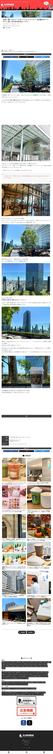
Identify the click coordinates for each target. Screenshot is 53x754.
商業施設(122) (37, 692)
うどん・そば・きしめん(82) (34, 672)
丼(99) (27, 672)
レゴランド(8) (25, 684)
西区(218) (45, 664)
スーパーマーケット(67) (6, 694)
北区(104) (3, 666)
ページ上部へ (26, 753)
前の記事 (23, 632)
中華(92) (3, 674)
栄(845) (7, 662)
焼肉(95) (24, 676)
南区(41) (31, 666)
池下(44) (7, 664)
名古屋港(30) (37, 682)
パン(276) (20, 678)
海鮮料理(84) (18, 672)
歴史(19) (7, 682)
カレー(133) (4, 676)
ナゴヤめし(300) (45, 676)
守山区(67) (41, 666)
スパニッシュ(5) (35, 674)
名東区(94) (36, 666)
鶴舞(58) (49, 662)
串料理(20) (42, 672)
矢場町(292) (18, 662)
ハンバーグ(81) (19, 676)
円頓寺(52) (41, 662)
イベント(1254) (4, 692)
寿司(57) (13, 672)
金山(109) (27, 662)
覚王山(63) (12, 664)
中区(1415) (31, 664)
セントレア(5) (19, 684)
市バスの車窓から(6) (26, 688)
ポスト (27, 56)
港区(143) (27, 666)
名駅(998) (3, 662)
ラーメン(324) (8, 674)
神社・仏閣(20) (24, 682)
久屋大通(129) (12, 662)
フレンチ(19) (29, 674)
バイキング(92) (4, 678)
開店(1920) (10, 692)
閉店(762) (15, 692)
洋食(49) (46, 672)
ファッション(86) (21, 692)
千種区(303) (40, 664)
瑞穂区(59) (18, 666)
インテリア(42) (31, 692)
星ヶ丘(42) (20, 664)
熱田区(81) (13, 666)
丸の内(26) (36, 662)
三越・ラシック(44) (35, 694)
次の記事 (30, 632)
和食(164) (9, 672)
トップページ (8, 753)
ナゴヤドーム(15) (13, 684)
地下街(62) (13, 694)
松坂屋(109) (23, 694)
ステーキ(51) (13, 676)
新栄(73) (45, 662)
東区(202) (35, 664)
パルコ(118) (28, 694)
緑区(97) (3, 668)
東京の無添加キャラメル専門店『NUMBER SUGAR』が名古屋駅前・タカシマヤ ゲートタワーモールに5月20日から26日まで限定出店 (39, 624)
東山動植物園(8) (31, 682)
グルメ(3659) (4, 672)
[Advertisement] (26, 39)
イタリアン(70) (14, 674)
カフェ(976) (10, 678)
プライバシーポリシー (26, 743)
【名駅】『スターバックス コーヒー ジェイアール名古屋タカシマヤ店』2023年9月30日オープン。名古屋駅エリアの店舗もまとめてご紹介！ (38, 511)
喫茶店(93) (15, 678)
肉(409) (8, 676)
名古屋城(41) (43, 682)
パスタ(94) (20, 674)
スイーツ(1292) (25, 678)
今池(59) (3, 664)
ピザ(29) (24, 674)
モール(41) (43, 692)
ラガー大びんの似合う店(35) (16, 688)
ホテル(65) (12, 682)
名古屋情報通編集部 (8, 27)
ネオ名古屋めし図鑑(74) (6, 688)
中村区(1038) (25, 664)
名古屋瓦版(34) (33, 688)
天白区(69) (45, 666)
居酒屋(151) (36, 676)
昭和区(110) (8, 666)
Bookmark (43, 56)
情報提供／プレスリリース (26, 740)
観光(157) (3, 682)
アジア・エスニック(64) (43, 674)
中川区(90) (23, 666)
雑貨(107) (26, 692)
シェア (11, 56)
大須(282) (23, 662)
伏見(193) (31, 662)
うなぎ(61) (23, 672)
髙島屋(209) (18, 694)
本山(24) (16, 664)
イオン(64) (41, 694)
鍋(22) (40, 676)
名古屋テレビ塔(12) (5, 684)
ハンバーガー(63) (30, 676)
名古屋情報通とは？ (26, 741)
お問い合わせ (26, 744)
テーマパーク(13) (18, 682)
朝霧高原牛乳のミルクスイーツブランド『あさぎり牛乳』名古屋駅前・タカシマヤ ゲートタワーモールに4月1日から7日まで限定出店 (14, 568)
